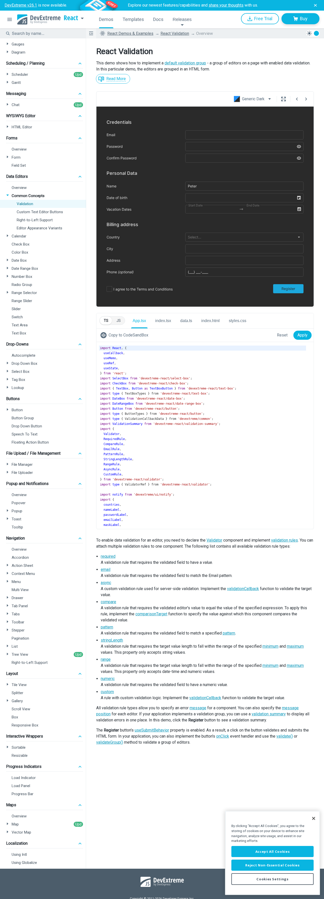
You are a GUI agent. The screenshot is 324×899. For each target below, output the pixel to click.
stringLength (112, 640)
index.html (210, 321)
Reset (282, 335)
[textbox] (46, 33)
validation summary (269, 714)
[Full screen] (283, 99)
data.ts (186, 321)
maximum (295, 646)
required (108, 556)
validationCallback (243, 588)
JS (118, 321)
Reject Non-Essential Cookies (272, 865)
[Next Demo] (306, 99)
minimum (270, 646)
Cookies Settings (272, 879)
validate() (284, 736)
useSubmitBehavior (152, 730)
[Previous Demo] (296, 99)
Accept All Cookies (272, 851)
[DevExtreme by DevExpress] (38, 19)
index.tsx (163, 321)
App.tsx (139, 321)
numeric (108, 678)
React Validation (174, 33)
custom (107, 691)
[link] (125, 335)
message (198, 708)
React (71, 17)
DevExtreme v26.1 (21, 5)
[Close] (313, 818)
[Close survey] (315, 5)
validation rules (284, 540)
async (106, 582)
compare (108, 601)
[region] (272, 853)
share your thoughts (226, 5)
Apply (302, 335)
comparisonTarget (151, 614)
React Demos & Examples (130, 33)
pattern (107, 627)
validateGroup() (109, 742)
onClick (222, 736)
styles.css (237, 321)
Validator (214, 540)
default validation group (185, 63)
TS (106, 321)
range (106, 659)
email (105, 569)
